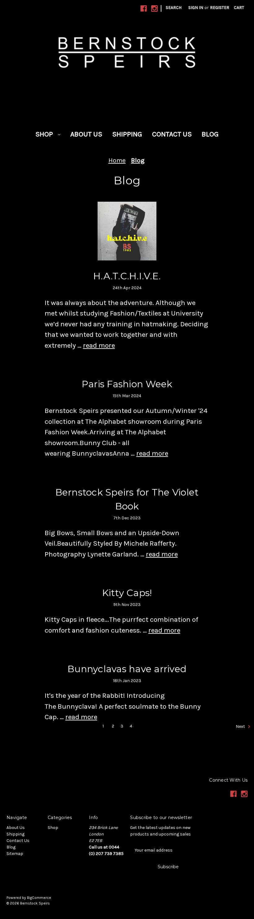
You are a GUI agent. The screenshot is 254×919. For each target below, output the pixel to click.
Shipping (127, 134)
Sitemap (15, 853)
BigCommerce (39, 897)
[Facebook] (143, 8)
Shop (45, 134)
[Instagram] (154, 8)
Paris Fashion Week (127, 384)
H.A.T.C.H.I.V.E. (127, 276)
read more (99, 345)
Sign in (195, 7)
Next (241, 726)
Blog (210, 134)
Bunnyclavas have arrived (127, 669)
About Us (86, 134)
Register (219, 7)
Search (174, 7)
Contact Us (172, 134)
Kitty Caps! (127, 593)
